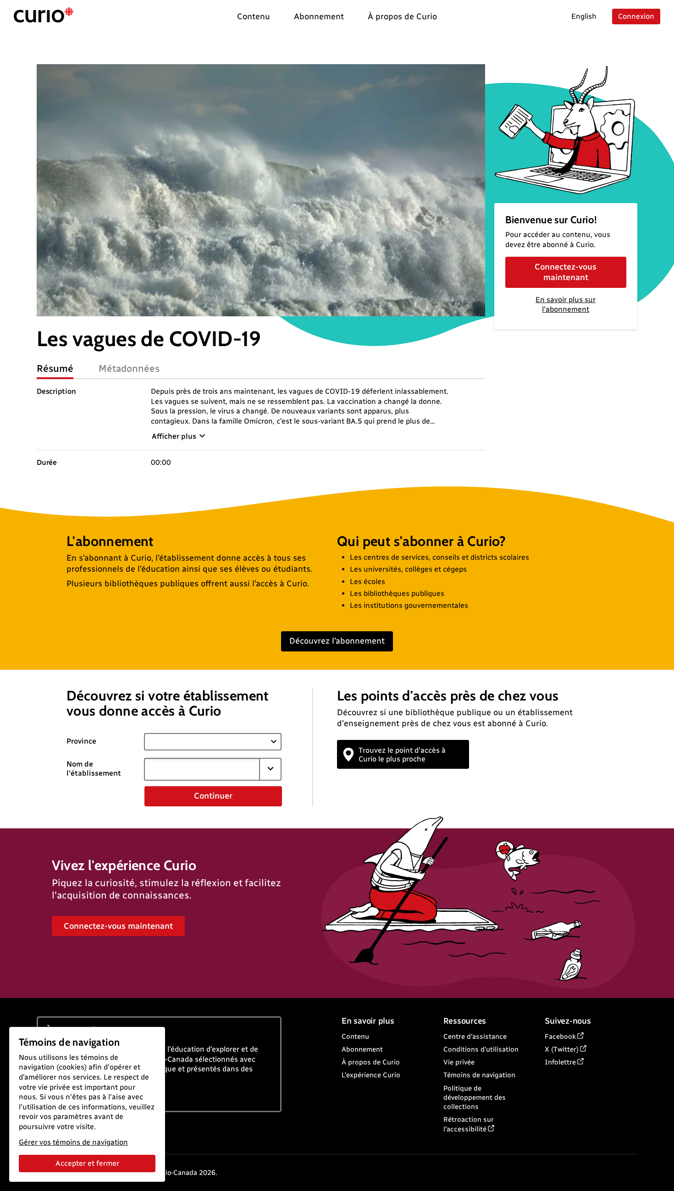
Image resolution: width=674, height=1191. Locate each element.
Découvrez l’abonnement (337, 641)
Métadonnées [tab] (129, 368)
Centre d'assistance (475, 1036)
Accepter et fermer (87, 1163)
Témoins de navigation (479, 1075)
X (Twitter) (562, 1049)
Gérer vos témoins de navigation (73, 1142)
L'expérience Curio (371, 1075)
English (584, 16)
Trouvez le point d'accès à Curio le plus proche (402, 754)
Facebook (560, 1036)
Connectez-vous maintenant (566, 272)
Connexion (636, 16)
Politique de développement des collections (474, 1097)
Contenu (355, 1036)
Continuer (213, 796)
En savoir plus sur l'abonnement (566, 304)
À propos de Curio (371, 1062)
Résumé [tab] (55, 368)
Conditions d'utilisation (481, 1049)
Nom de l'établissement (93, 769)
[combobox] (202, 769)
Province (81, 741)
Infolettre (560, 1062)
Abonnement (362, 1049)
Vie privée (459, 1062)
